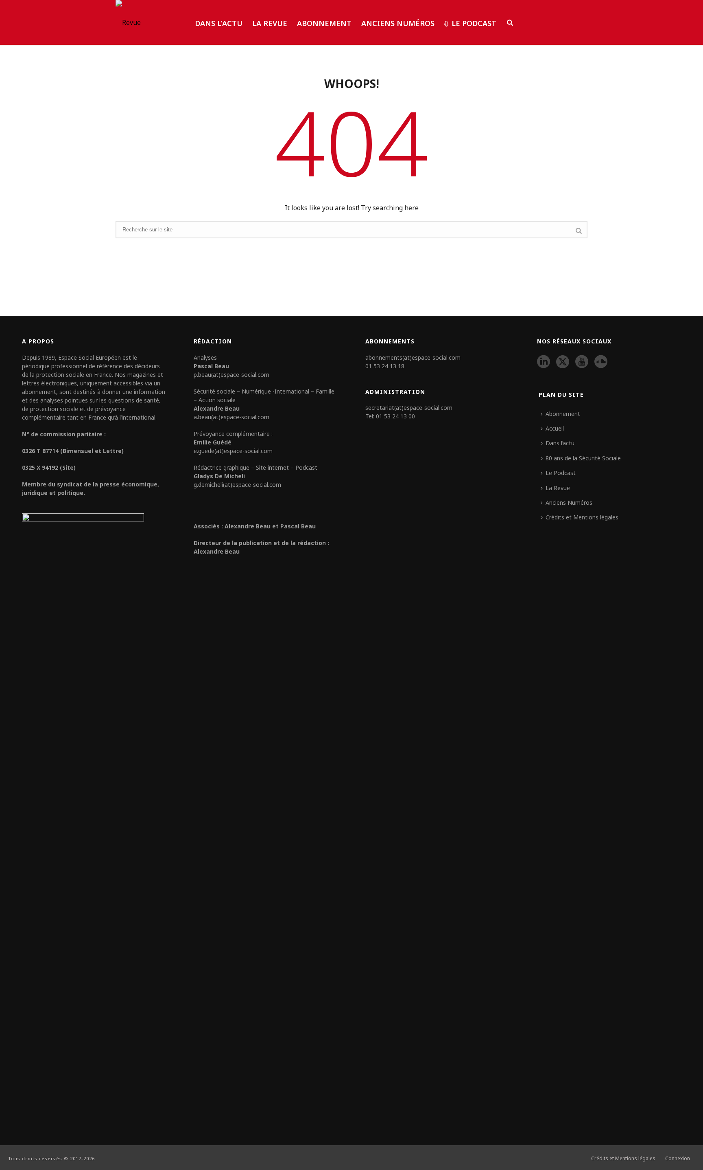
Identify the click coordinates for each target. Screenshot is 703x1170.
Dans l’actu (218, 23)
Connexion (677, 1158)
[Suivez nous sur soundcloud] (600, 362)
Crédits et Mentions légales (582, 517)
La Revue (269, 23)
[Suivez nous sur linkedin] (543, 362)
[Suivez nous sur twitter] (562, 362)
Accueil (555, 428)
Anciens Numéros (397, 23)
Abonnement (324, 23)
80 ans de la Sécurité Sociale (583, 458)
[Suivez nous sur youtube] (581, 362)
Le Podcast (474, 23)
